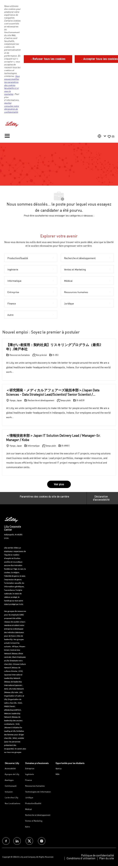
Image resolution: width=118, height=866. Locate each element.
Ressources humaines (35, 786)
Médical (28, 809)
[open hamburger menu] (7, 136)
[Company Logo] (12, 123)
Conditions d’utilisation (81, 858)
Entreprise (29, 768)
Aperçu (59, 768)
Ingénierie (29, 774)
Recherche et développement (37, 815)
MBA (57, 774)
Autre (27, 827)
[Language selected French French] (102, 136)
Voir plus (59, 484)
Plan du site (106, 858)
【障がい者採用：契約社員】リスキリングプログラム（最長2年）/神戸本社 (53, 347)
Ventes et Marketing (33, 821)
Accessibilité (10, 768)
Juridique (29, 797)
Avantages (9, 780)
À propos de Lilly (12, 774)
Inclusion (9, 792)
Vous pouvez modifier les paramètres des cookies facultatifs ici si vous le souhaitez (12, 85)
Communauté (10, 786)
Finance (28, 780)
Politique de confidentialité (97, 855)
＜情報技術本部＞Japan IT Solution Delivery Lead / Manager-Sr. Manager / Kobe (53, 437)
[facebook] (6, 841)
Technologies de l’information (38, 792)
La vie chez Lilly (11, 797)
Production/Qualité (33, 803)
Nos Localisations (12, 803)
